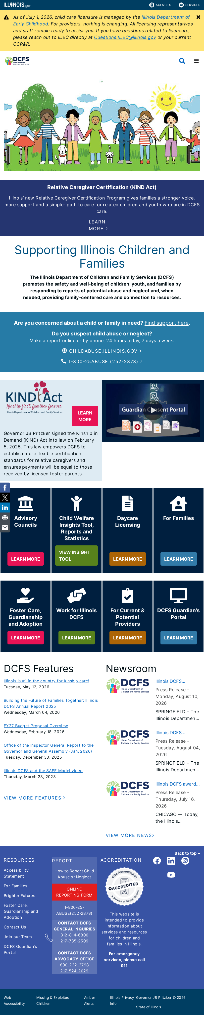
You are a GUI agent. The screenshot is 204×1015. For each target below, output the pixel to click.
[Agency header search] (182, 61)
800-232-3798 (74, 964)
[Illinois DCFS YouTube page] (171, 875)
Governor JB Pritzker (153, 997)
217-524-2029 (74, 970)
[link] (157, 861)
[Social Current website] (124, 904)
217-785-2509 (74, 940)
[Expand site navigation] (196, 61)
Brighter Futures (19, 895)
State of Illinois (148, 1007)
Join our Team (18, 936)
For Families (15, 885)
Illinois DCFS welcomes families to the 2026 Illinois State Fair (177, 682)
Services (192, 5)
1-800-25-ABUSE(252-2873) (74, 910)
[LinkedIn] (171, 861)
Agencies (163, 5)
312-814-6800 (74, 934)
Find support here (167, 323)
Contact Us (15, 926)
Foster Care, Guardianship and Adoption (21, 911)
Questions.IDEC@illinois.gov (125, 37)
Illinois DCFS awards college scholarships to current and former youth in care (177, 784)
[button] (102, 225)
